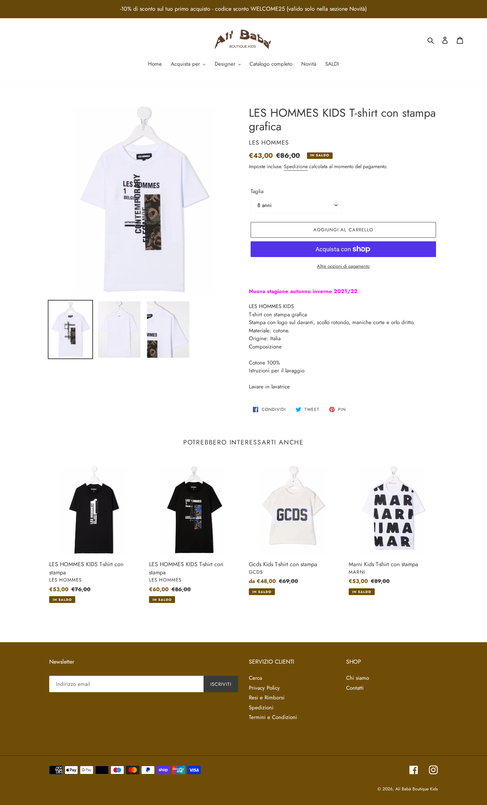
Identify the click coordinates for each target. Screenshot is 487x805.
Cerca (255, 678)
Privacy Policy (264, 688)
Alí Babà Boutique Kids (416, 789)
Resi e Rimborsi (266, 697)
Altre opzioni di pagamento (343, 266)
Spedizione (296, 166)
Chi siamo (357, 678)
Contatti (355, 688)
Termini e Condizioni (273, 717)
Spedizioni (261, 707)
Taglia (257, 191)
